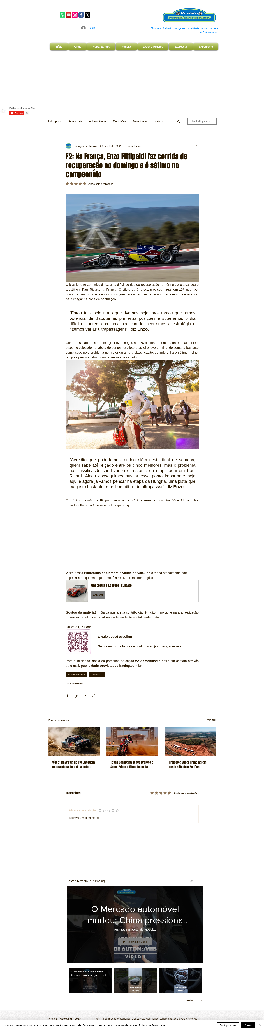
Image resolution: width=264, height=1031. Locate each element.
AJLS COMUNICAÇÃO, (68, 1019)
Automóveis (75, 121)
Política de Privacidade (152, 1025)
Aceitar (248, 1025)
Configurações (228, 1025)
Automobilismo (97, 121)
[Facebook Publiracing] (81, 15)
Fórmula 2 (97, 674)
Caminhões (119, 121)
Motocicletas (140, 121)
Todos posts (54, 121)
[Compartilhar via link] (94, 696)
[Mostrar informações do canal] (199, 881)
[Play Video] (90, 980)
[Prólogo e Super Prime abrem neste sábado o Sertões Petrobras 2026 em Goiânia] (190, 741)
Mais (157, 121)
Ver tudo (212, 719)
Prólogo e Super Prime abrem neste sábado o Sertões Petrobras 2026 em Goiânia (188, 764)
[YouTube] (68, 15)
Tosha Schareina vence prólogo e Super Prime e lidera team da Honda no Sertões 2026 (131, 764)
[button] (178, 121)
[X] (87, 15)
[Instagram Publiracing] (75, 15)
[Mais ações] (196, 146)
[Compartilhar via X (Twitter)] (76, 696)
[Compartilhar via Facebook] (67, 696)
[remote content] (132, 539)
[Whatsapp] (62, 15)
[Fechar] (260, 1025)
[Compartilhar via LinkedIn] (85, 696)
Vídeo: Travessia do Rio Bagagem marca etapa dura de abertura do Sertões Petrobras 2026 (73, 764)
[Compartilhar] (191, 881)
